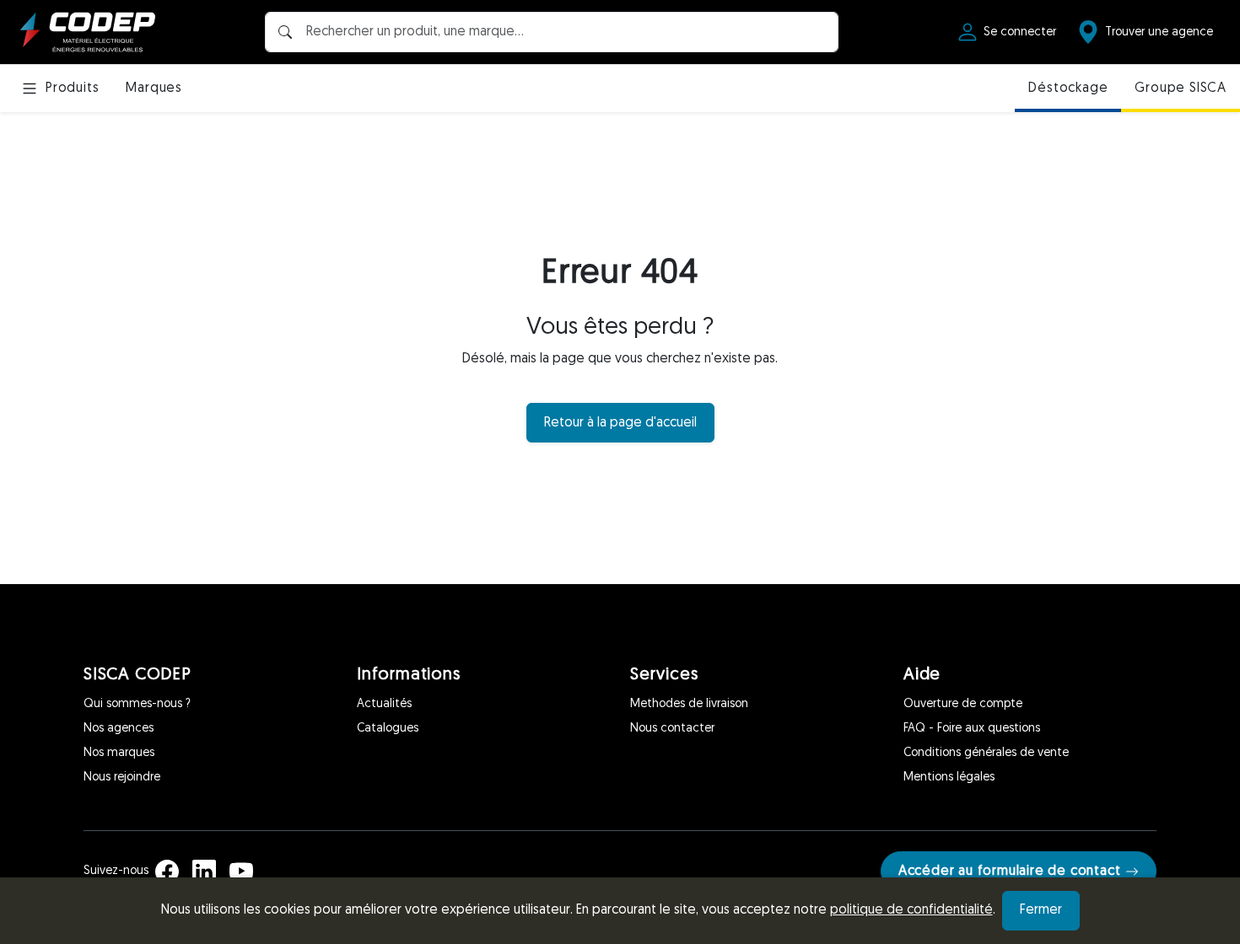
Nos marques (119, 753)
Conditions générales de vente (986, 753)
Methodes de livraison (689, 704)
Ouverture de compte (962, 704)
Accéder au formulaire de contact (1009, 871)
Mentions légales (949, 777)
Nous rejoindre (122, 777)
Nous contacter (672, 728)
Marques (154, 88)
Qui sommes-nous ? (137, 704)
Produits (72, 88)
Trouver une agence (1159, 32)
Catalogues (387, 728)
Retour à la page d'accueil (620, 423)
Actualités (384, 704)
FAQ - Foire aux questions (971, 728)
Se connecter (1020, 32)
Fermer (1041, 910)
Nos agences (119, 728)
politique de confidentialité (911, 910)
